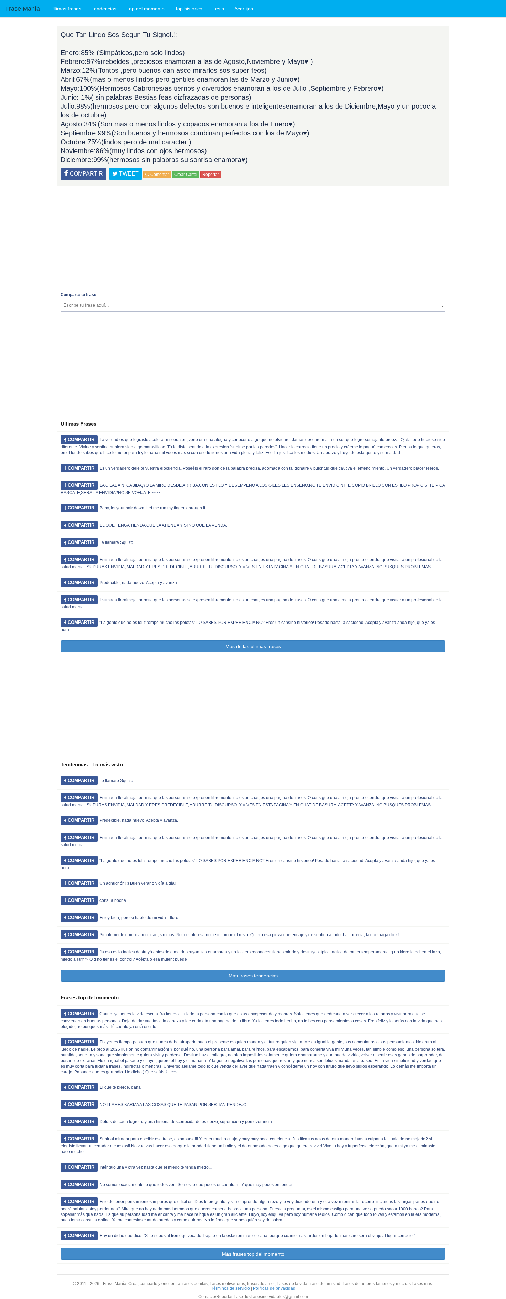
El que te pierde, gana (120, 1087)
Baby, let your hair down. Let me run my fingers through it (152, 508)
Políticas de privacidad (274, 1288)
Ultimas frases (65, 8)
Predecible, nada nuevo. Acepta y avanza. (138, 582)
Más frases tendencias (253, 975)
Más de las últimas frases (253, 646)
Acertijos (243, 8)
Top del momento (146, 8)
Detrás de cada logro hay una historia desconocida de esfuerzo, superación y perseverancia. (186, 1121)
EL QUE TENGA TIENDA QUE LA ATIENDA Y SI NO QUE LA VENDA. (163, 525)
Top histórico (188, 8)
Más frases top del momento (253, 1254)
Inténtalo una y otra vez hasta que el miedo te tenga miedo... (155, 1167)
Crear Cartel (185, 174)
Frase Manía (22, 8)
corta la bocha (112, 900)
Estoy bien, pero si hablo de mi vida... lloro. (139, 917)
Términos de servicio (230, 1288)
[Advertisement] (253, 237)
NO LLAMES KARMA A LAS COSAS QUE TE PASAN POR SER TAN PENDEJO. (173, 1104)
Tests (218, 8)
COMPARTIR (85, 174)
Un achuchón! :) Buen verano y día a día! (137, 883)
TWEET (128, 174)
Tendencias (104, 8)
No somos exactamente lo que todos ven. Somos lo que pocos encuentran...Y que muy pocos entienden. (197, 1184)
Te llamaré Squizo (116, 542)
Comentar (159, 174)
